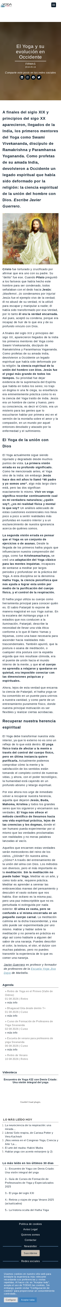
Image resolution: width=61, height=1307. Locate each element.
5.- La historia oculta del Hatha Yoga (27, 1210)
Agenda (8, 985)
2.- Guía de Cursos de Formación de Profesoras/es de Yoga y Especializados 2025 (29, 1183)
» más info (11, 1002)
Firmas (30, 64)
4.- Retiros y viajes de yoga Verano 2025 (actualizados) (29, 1201)
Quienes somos (30, 1234)
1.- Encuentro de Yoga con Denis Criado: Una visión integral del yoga (29, 1170)
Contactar (30, 1240)
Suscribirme (30, 1253)
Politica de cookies (30, 1224)
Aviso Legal (30, 1229)
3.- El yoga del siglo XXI (19, 1193)
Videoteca (10, 1072)
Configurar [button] (11, 1300)
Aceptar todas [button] (28, 1300)
